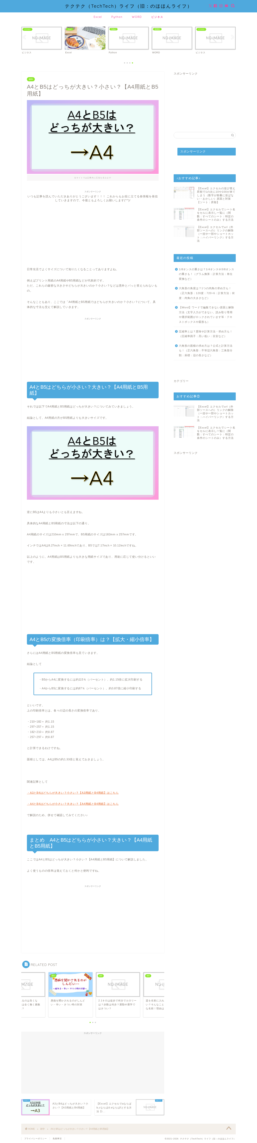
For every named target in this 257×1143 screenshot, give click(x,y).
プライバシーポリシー (35, 1138)
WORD (137, 17)
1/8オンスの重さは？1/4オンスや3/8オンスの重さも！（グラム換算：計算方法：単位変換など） (206, 274)
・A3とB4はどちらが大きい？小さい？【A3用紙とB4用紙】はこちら (73, 792)
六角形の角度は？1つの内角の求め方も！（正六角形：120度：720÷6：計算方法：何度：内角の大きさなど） (207, 293)
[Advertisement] (93, 228)
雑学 (31, 79)
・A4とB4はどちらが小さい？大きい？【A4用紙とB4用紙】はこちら (73, 803)
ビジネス (157, 17)
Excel (98, 17)
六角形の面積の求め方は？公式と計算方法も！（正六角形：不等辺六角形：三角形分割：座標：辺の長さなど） (206, 350)
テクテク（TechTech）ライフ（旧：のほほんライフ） (128, 6)
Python (116, 17)
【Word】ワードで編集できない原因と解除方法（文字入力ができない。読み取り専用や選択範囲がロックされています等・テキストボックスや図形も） (206, 314)
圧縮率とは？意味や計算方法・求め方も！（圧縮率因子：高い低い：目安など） (206, 334)
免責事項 (57, 1138)
